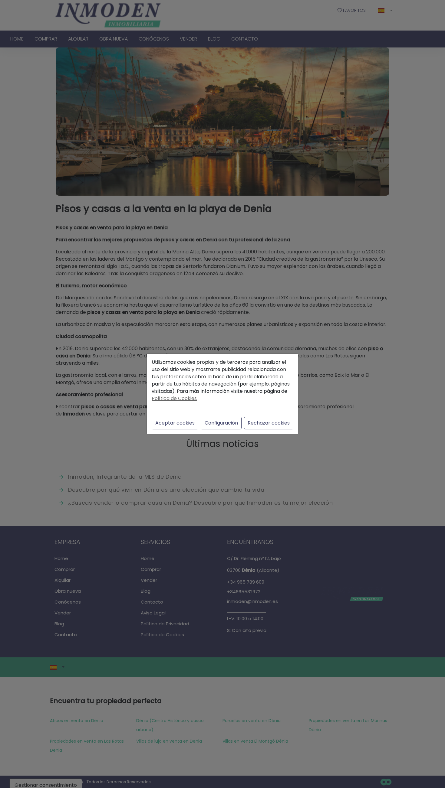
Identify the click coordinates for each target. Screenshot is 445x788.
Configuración (221, 422)
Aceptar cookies (175, 422)
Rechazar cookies (269, 422)
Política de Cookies (174, 398)
